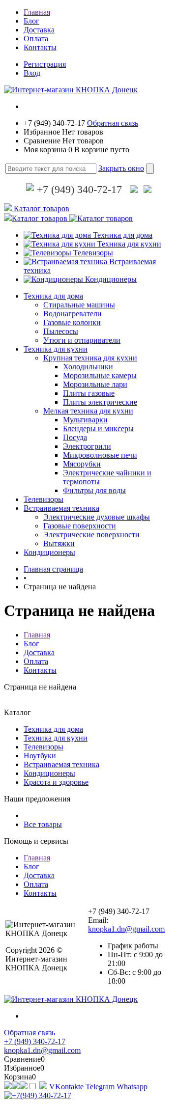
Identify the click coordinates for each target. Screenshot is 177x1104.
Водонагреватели (72, 313)
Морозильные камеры (100, 375)
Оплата (36, 38)
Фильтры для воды (94, 490)
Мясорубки (82, 464)
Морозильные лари (95, 384)
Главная (37, 12)
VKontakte (66, 1086)
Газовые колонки (72, 322)
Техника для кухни (129, 244)
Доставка (39, 30)
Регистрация (45, 64)
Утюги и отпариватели (81, 340)
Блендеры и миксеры (98, 428)
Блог (31, 21)
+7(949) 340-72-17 (41, 1095)
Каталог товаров (40, 208)
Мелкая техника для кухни (88, 411)
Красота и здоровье (56, 782)
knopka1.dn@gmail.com (126, 929)
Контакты (40, 47)
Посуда (75, 437)
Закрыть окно (121, 168)
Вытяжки (59, 543)
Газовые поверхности (79, 526)
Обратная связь (112, 123)
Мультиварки (85, 419)
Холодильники (88, 366)
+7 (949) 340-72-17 (78, 189)
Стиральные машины (79, 305)
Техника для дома (122, 235)
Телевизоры (93, 252)
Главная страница (53, 569)
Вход (32, 73)
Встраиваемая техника (61, 508)
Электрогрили (87, 446)
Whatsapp (132, 1086)
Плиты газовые (89, 393)
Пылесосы (60, 331)
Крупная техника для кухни (90, 358)
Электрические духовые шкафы (96, 517)
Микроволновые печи (100, 455)
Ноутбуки (40, 755)
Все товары (43, 824)
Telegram (100, 1086)
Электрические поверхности (91, 534)
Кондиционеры (111, 279)
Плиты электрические (100, 402)
